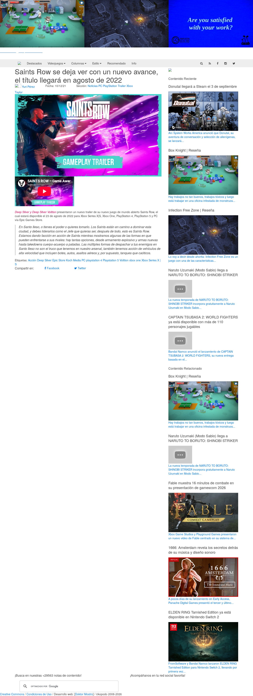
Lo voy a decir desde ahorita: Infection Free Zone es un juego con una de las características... (203, 259)
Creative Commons (12, 694)
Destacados (34, 63)
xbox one (135, 260)
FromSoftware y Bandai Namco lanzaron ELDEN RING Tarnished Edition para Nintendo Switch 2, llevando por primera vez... (202, 667)
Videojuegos (56, 63)
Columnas (78, 63)
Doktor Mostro (84, 694)
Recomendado (116, 63)
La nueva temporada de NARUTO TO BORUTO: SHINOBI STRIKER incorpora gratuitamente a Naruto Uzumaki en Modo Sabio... (201, 304)
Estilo (96, 63)
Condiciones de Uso (39, 694)
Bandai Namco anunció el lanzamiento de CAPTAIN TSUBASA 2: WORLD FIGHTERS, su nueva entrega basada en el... (201, 355)
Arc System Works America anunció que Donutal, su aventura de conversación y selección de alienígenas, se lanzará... (201, 137)
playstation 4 (94, 260)
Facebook (52, 268)
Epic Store (58, 260)
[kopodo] (19, 63)
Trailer (122, 86)
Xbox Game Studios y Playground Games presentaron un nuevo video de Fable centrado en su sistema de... (202, 536)
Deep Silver (44, 260)
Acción (32, 260)
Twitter (81, 268)
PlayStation (110, 86)
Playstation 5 (111, 260)
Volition (124, 260)
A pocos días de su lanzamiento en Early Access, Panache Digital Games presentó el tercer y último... (201, 601)
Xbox (129, 86)
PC (100, 86)
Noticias (93, 86)
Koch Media (73, 260)
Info (134, 63)
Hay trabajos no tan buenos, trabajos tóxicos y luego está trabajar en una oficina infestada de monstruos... (201, 199)
